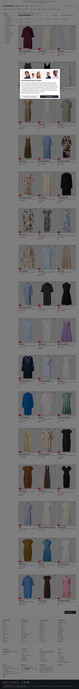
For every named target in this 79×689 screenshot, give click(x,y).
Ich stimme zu (49, 96)
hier (32, 91)
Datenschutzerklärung (30, 93)
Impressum (37, 93)
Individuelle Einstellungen (29, 96)
